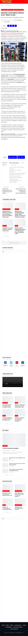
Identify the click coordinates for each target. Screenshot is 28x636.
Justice (17, 209)
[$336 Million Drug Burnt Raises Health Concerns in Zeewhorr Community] (20, 488)
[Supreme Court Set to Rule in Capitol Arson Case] (7, 223)
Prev (5, 236)
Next (8, 236)
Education (10, 9)
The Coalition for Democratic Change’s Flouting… (16, 470)
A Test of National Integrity (10, 448)
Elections (5, 402)
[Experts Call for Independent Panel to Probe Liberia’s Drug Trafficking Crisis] (20, 223)
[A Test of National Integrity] (14, 440)
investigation (6, 491)
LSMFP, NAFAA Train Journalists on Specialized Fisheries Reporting (20, 191)
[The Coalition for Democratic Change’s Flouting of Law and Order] (5, 471)
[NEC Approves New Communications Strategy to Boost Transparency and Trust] (7, 400)
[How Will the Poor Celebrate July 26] (5, 459)
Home (3, 625)
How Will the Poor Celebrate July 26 (17, 458)
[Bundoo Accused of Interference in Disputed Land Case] (7, 488)
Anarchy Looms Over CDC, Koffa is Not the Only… (17, 464)
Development (4, 9)
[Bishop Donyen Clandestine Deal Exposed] (20, 502)
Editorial (5, 445)
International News (18, 9)
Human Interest (6, 209)
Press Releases (14, 629)
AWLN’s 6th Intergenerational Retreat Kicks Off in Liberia (7, 191)
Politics (11, 625)
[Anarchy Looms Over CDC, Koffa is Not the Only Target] (5, 465)
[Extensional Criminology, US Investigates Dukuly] (7, 502)
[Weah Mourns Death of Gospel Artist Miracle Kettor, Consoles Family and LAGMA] (20, 413)
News (16, 225)
